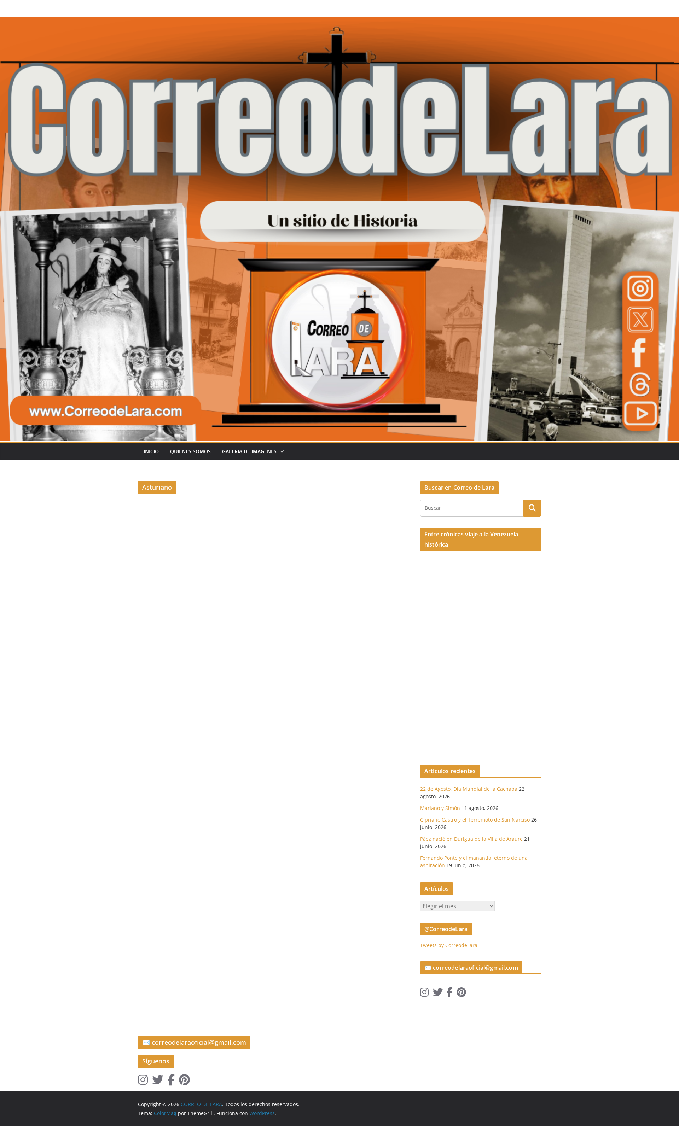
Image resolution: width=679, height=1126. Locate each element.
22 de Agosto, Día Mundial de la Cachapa (468, 789)
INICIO (151, 451)
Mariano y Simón (440, 808)
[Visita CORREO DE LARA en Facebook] (449, 994)
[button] (280, 451)
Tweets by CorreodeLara (448, 945)
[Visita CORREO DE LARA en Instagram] (424, 994)
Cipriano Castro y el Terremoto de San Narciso (475, 819)
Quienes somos (190, 451)
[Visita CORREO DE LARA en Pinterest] (461, 994)
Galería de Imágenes (249, 451)
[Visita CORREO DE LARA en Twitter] (438, 994)
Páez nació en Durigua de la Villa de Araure (471, 838)
